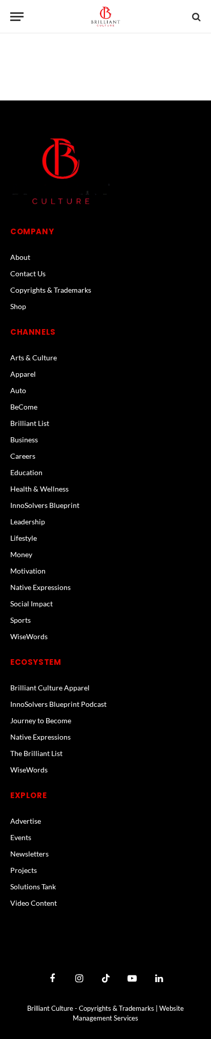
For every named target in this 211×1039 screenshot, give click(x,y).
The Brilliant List (36, 753)
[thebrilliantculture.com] (105, 16)
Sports (20, 620)
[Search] (195, 16)
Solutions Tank (33, 886)
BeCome (23, 406)
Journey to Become (40, 720)
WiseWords (29, 636)
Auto (18, 390)
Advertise (25, 821)
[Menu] (17, 16)
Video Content (33, 903)
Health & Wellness (39, 488)
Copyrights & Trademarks (50, 290)
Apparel (23, 374)
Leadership (27, 521)
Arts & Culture (33, 357)
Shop (18, 306)
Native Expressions (40, 587)
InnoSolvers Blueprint (44, 505)
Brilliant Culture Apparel (50, 687)
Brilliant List (29, 423)
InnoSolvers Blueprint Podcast (58, 704)
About (20, 257)
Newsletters (29, 853)
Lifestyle (23, 538)
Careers (22, 456)
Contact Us (28, 273)
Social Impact (31, 603)
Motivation (28, 570)
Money (21, 554)
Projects (23, 870)
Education (26, 472)
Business (24, 439)
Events (20, 837)
